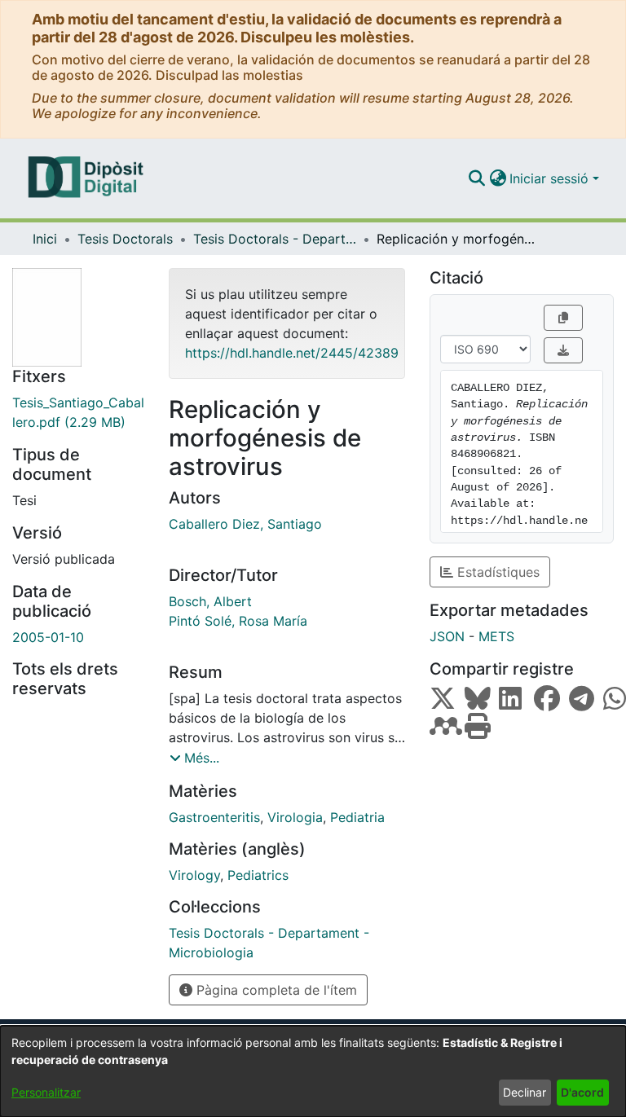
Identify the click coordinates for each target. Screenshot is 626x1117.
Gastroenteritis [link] (214, 817)
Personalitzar (46, 1092)
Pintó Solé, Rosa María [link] (238, 621)
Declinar (524, 1092)
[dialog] (313, 1071)
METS (496, 636)
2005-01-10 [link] (48, 637)
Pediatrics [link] (258, 875)
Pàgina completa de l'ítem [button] (274, 990)
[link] (78, 412)
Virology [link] (194, 875)
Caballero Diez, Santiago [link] (245, 524)
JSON (447, 636)
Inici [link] (45, 239)
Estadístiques (496, 572)
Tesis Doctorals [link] (125, 239)
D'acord (582, 1092)
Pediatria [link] (357, 817)
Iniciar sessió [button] (551, 178)
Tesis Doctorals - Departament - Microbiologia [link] (274, 239)
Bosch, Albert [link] (210, 601)
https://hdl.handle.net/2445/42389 (292, 353)
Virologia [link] (295, 817)
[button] (476, 178)
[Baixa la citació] (563, 350)
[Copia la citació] (563, 318)
